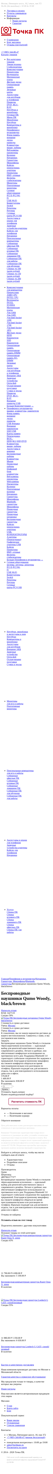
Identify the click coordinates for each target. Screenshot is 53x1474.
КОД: (3, 1013)
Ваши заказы (13, 1420)
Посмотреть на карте (17, 1447)
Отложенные (13, 1423)
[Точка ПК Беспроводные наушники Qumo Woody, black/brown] (26, 1020)
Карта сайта (12, 1408)
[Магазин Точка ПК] (22, 35)
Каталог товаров (9, 54)
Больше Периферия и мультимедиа (25, 559)
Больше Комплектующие (20, 406)
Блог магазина (14, 42)
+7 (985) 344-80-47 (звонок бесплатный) (26, 1437)
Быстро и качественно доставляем (17, 1365)
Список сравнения (16, 1425)
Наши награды (19, 21)
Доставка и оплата (16, 11)
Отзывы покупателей (17, 45)
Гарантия (16, 23)
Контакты (11, 16)
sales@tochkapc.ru (15, 1445)
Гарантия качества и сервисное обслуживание (23, 1377)
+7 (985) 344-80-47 (10, 52)
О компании (13, 40)
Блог (9, 1411)
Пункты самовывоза (16, 13)
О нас (9, 1406)
